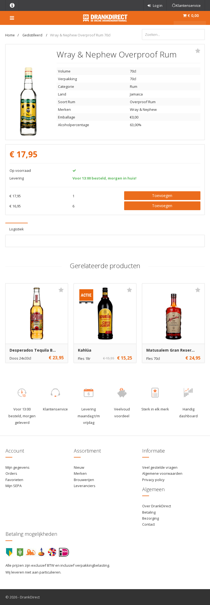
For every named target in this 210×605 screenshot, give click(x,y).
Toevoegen (162, 195)
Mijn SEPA (13, 485)
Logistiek (16, 229)
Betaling (149, 512)
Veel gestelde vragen (159, 467)
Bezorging (150, 518)
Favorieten (14, 479)
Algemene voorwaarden (162, 473)
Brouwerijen (84, 479)
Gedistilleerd (32, 35)
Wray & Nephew (143, 109)
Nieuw (79, 467)
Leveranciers (84, 485)
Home (10, 35)
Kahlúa (84, 350)
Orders (11, 473)
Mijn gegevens (17, 467)
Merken (80, 473)
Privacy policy (153, 479)
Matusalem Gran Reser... (170, 350)
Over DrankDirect (156, 505)
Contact (148, 524)
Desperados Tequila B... (33, 350)
